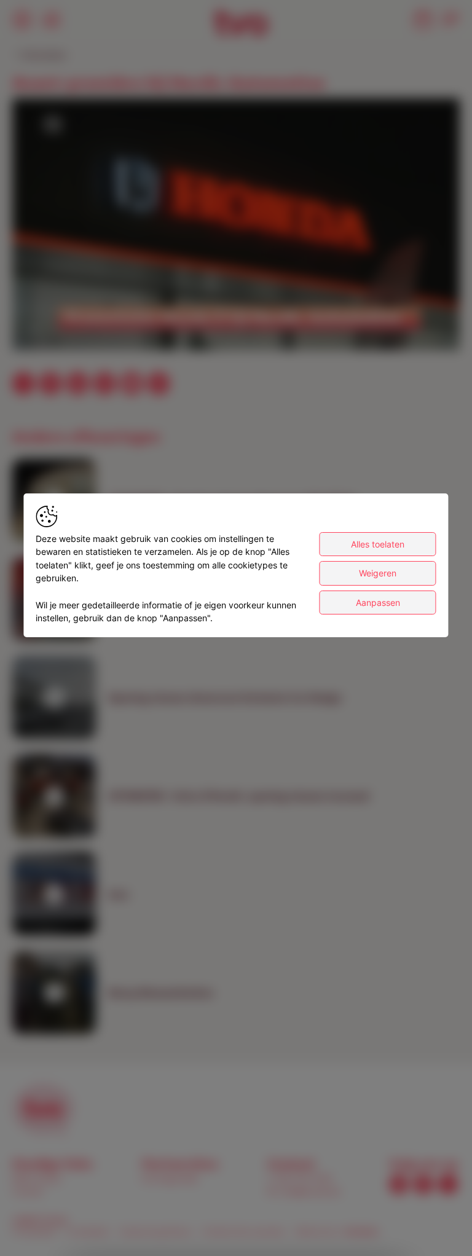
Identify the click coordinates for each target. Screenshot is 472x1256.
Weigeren (377, 573)
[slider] (236, 311)
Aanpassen (378, 602)
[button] (238, 226)
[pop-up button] (420, 330)
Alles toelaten (377, 544)
